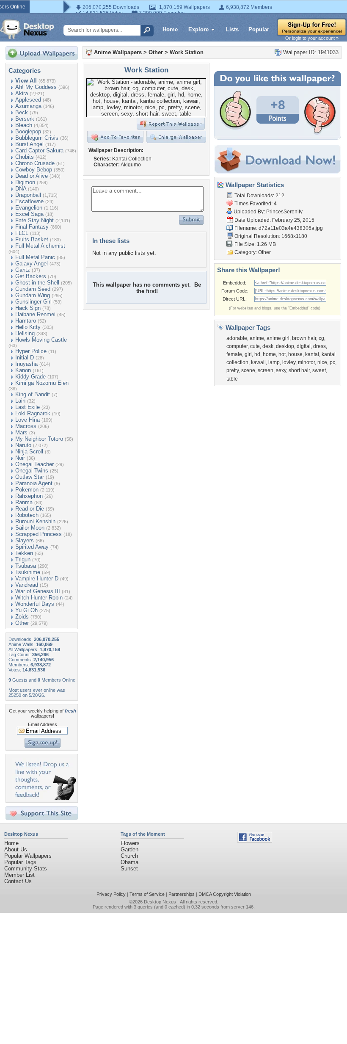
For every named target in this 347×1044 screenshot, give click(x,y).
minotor (306, 362)
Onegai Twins (31, 470)
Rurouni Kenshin (35, 521)
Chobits (24, 157)
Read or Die (29, 508)
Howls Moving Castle (41, 340)
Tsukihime (27, 572)
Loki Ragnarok (32, 413)
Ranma (24, 502)
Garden (129, 849)
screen (265, 370)
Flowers (130, 843)
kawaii (258, 362)
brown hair (304, 338)
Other (22, 623)
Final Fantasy (32, 227)
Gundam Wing (32, 295)
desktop (285, 346)
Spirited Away (32, 547)
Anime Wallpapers (118, 52)
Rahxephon (29, 496)
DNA (20, 188)
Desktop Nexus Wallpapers (27, 29)
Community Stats (25, 868)
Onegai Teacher (34, 464)
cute (255, 346)
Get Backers (30, 276)
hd (257, 354)
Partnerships (181, 894)
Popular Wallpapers (28, 856)
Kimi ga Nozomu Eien (42, 383)
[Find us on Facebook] (254, 840)
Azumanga (28, 106)
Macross (25, 426)
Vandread (26, 585)
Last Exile (27, 407)
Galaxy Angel (31, 263)
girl (248, 354)
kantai (312, 354)
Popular (258, 29)
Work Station (187, 52)
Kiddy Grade (30, 376)
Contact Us (18, 881)
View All (26, 80)
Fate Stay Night (34, 220)
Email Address (42, 724)
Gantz (22, 270)
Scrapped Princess (38, 534)
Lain (20, 401)
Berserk (24, 119)
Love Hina (27, 420)
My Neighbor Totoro (39, 439)
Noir (20, 458)
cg (321, 338)
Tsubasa (25, 566)
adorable (236, 338)
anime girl (278, 338)
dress (319, 346)
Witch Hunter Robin (39, 597)
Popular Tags (20, 862)
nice (322, 362)
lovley (288, 362)
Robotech (27, 515)
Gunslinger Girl (33, 301)
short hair (299, 370)
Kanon (23, 370)
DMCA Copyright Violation (224, 894)
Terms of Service (147, 894)
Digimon (25, 182)
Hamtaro (25, 321)
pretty (232, 370)
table (232, 379)
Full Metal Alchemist (40, 246)
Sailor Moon (29, 528)
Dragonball (28, 195)
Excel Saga (29, 214)
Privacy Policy (111, 894)
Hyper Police (31, 351)
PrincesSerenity (284, 212)
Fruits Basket (31, 239)
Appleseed (28, 100)
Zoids (22, 616)
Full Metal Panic (35, 257)
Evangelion (28, 207)
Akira (21, 93)
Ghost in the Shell (37, 282)
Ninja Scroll (29, 451)
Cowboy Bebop (33, 169)
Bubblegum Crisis (36, 138)
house (295, 354)
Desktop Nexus (160, 901)
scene (248, 370)
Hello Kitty (28, 327)
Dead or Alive (31, 176)
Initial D (24, 357)
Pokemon (27, 489)
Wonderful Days (34, 604)
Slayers (24, 540)
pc (332, 362)
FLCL (21, 233)
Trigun (22, 559)
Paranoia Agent (33, 483)
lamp (274, 362)
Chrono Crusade (35, 163)
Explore (198, 29)
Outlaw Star (29, 477)
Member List (19, 875)
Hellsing (25, 333)
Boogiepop (28, 131)
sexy (281, 370)
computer (237, 346)
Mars (21, 432)
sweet (319, 370)
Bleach (23, 125)
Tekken (24, 553)
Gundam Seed (32, 289)
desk (267, 346)
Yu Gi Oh (26, 610)
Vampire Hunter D (36, 578)
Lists (232, 29)
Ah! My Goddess (36, 87)
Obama (129, 862)
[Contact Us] (44, 798)
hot (282, 354)
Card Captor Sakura (39, 150)
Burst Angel (29, 144)
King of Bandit (32, 394)
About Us (15, 849)
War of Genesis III (37, 591)
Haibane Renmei (35, 314)
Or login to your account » (312, 38)
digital (304, 346)
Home (170, 29)
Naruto (23, 445)
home (269, 354)
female (234, 354)
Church (129, 856)
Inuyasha (26, 364)
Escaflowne (29, 201)
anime (257, 338)
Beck (21, 112)
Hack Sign (28, 308)
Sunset (129, 868)
